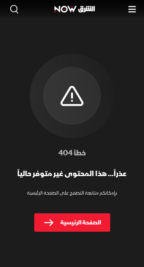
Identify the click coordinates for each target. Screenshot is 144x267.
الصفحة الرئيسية (80, 222)
